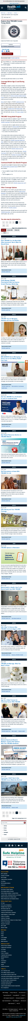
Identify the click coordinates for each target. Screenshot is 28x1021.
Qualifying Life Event (20, 101)
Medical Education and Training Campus (8, 903)
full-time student (16, 127)
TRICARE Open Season (5, 156)
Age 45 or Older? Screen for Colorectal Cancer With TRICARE (10, 706)
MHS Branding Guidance (5, 889)
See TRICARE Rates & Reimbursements (8, 986)
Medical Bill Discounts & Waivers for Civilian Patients (11, 926)
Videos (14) (17, 236)
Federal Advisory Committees (6, 885)
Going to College (20, 111)
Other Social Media (8, 53)
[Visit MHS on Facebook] (12, 852)
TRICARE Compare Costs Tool (19, 151)
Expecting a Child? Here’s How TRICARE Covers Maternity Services (10, 785)
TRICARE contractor (14, 214)
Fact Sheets (3, 955)
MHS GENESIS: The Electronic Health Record (13, 393)
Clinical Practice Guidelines (6, 951)
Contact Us (3, 891)
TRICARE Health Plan (15, 57)
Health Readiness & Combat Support (8, 920)
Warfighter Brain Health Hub (6, 913)
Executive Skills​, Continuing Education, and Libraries (11, 901)
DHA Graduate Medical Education (7, 897)
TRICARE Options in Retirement (10, 553)
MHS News (3, 936)
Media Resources (4, 947)
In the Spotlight (4, 943)
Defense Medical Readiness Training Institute (9, 899)
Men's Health (14, 735)
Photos (5, 837)
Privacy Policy (12, 998)
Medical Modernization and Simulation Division (10, 905)
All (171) (3, 236)
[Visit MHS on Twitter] (15, 852)
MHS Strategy (3, 883)
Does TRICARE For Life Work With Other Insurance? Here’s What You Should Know (11, 248)
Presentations (3, 967)
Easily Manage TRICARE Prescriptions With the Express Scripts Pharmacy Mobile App (10, 288)
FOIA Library (3, 957)
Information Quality (19, 1004)
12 (3, 232)
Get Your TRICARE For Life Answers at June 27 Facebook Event (10, 404)
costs (14, 111)
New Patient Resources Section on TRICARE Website (11, 443)
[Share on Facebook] (2, 51)
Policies (2, 965)
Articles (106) (10, 236)
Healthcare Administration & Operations (8, 918)
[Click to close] (26, 362)
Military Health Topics (6, 907)
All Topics (3, 909)
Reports (2, 970)
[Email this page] (8, 51)
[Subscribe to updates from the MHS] (21, 852)
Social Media (3, 945)
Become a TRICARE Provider (17, 660)
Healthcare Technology (5, 924)
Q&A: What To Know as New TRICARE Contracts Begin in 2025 (11, 634)
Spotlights (6, 839)
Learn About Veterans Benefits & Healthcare (9, 984)
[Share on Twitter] (4, 51)
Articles (5, 832)
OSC (20, 1009)
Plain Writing (18, 1007)
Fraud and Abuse (6, 1001)
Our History (3, 887)
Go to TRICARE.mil (4, 976)
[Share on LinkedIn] (6, 51)
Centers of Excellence (5, 922)
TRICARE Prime (11, 108)
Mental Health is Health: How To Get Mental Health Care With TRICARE (10, 594)
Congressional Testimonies (6, 953)
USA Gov (6, 1009)
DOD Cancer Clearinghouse (6, 911)
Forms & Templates (4, 959)
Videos (5, 841)
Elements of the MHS (5, 881)
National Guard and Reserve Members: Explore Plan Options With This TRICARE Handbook (10, 746)
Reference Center (5, 950)
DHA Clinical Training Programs (7, 895)
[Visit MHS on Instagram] (6, 852)
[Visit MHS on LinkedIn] (9, 852)
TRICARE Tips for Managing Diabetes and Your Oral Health (10, 326)
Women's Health (21, 735)
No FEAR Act (21, 998)
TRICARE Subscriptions (7, 218)
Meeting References (5, 963)
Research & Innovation (5, 930)
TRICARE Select (19, 108)
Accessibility (15, 1001)
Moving (2, 101)
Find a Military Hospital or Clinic (7, 978)
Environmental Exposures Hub (7, 916)
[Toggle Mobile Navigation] (2, 8)
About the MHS (4, 878)
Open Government (8, 1007)
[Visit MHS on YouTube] (18, 852)
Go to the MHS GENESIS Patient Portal (8, 980)
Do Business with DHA (5, 990)
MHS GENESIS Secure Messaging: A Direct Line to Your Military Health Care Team (11, 365)
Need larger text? (7, 17)
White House (13, 1009)
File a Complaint (4, 993)
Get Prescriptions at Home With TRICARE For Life (10, 478)
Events (5, 835)
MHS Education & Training (7, 893)
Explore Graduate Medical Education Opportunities (10, 992)
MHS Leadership (4, 880)
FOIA (22, 1001)
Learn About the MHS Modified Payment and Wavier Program (12, 982)
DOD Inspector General (7, 1004)
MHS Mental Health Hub (16, 624)
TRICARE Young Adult (9, 121)
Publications (3, 968)
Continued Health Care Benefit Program (13, 171)
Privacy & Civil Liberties (5, 928)
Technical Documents (5, 972)
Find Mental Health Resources (6, 988)
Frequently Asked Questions (6, 961)
